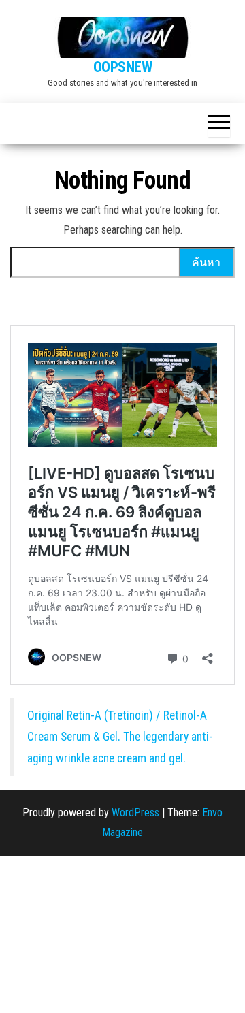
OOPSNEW (122, 67)
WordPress (135, 812)
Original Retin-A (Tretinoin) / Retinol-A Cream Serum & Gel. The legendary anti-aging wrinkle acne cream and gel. (120, 737)
